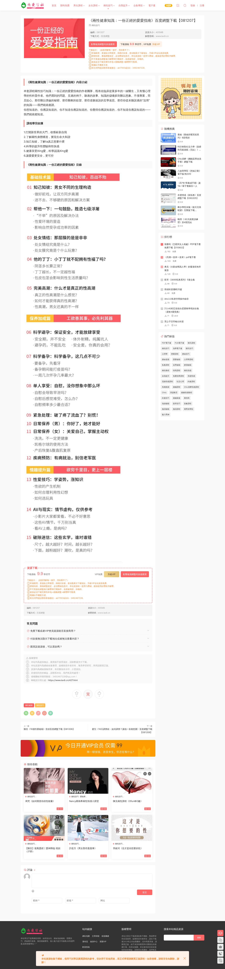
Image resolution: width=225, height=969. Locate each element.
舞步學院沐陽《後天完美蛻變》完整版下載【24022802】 (189, 210)
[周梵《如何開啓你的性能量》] (44, 781)
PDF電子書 (166, 343)
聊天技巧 (189, 348)
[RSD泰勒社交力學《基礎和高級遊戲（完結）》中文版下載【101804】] (168, 150)
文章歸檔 (95, 936)
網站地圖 (86, 936)
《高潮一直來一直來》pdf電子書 (180, 257)
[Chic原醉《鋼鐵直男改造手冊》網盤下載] (168, 162)
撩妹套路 (165, 359)
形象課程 (187, 403)
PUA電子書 (179, 343)
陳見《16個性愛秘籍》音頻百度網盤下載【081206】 (49, 729)
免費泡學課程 (178, 376)
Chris (164, 392)
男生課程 (78, 5)
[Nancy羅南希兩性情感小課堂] (88, 781)
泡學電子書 (177, 348)
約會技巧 (165, 398)
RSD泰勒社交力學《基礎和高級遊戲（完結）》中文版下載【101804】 (189, 149)
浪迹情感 (191, 376)
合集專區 (138, 5)
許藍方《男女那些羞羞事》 (83, 848)
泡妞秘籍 (165, 403)
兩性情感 (187, 370)
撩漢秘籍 (187, 365)
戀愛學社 (33, 5)
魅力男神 (165, 414)
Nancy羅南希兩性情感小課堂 (84, 801)
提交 (144, 892)
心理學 (164, 354)
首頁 (54, 5)
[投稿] (177, 5)
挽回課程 (176, 409)
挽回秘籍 (165, 409)
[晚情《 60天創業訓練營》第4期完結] (168, 222)
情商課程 (176, 370)
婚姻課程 (176, 387)
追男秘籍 (176, 365)
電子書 (151, 5)
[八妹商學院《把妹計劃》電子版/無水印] (168, 174)
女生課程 (93, 5)
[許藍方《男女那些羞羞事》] (88, 828)
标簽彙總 (105, 936)
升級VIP (156, 44)
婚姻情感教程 (186, 392)
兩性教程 (165, 370)
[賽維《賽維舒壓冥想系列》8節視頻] (168, 138)
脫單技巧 (176, 403)
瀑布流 (85, 941)
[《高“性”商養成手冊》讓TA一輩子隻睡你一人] (168, 186)
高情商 (186, 398)
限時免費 (64, 5)
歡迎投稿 (86, 947)
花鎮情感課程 (167, 381)
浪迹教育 (173, 392)
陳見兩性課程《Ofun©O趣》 (128, 801)
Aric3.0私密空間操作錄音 (176, 298)
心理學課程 (188, 359)
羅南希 (83, 796)
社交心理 (180, 381)
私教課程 (165, 365)
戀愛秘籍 (176, 359)
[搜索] (184, 5)
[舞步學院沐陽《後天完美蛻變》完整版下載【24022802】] (168, 210)
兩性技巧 (108, 5)
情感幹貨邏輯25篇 (173, 289)
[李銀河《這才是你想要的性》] (131, 828)
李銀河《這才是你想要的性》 (128, 848)
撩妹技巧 (185, 354)
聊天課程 (191, 343)
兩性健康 (29, 705)
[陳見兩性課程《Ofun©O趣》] (131, 781)
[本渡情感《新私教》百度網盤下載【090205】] (168, 198)
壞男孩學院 (188, 409)
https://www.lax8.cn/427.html (63, 680)
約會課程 (191, 381)
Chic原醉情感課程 (191, 387)
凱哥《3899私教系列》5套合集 (179, 279)
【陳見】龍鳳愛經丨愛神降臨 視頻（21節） (42, 850)
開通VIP (103, 941)
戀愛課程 (174, 354)
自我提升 (123, 5)
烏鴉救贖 (165, 387)
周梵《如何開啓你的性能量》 (40, 801)
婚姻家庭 (176, 398)
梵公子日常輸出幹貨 (174, 321)
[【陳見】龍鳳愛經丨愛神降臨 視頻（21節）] (44, 828)
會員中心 (94, 941)
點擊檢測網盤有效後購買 (103, 44)
